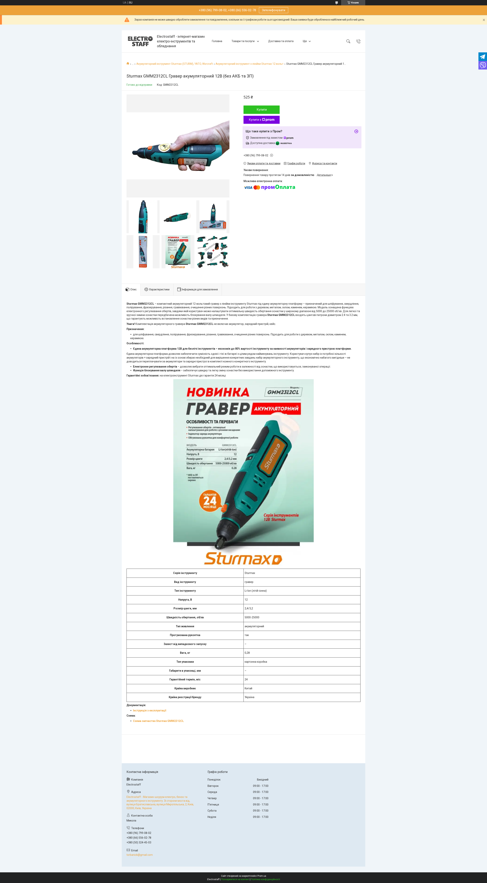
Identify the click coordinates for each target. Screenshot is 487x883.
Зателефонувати (273, 10)
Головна (217, 41)
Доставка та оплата (281, 41)
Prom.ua (261, 876)
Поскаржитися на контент (235, 879)
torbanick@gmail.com (140, 854)
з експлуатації (156, 710)
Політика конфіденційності (265, 879)
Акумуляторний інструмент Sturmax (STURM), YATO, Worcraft (174, 63)
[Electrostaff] (140, 41)
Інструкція (140, 710)
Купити (262, 109)
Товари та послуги (243, 41)
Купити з (255, 119)
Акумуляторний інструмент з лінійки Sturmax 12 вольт (249, 63)
